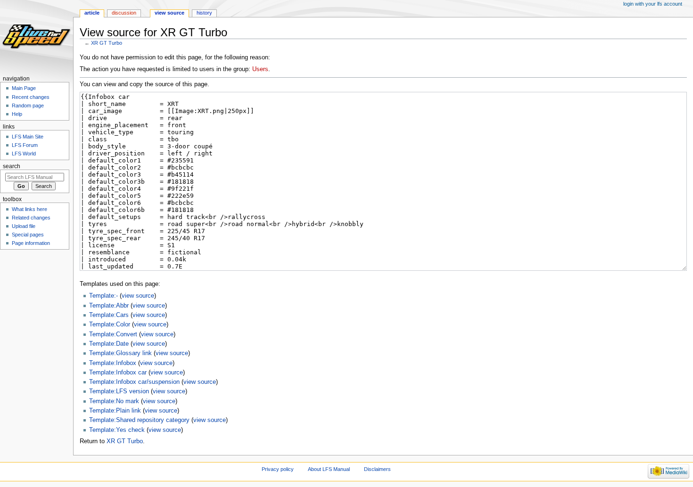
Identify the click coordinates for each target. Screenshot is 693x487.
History (204, 13)
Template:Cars (109, 315)
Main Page (24, 88)
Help (17, 114)
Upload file (23, 226)
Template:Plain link (115, 410)
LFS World (24, 153)
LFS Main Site (27, 136)
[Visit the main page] (36, 36)
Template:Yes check (117, 430)
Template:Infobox (112, 363)
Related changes (31, 217)
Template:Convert (113, 334)
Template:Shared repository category (139, 420)
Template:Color (109, 324)
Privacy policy (278, 469)
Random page (28, 105)
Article (91, 13)
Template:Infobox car (118, 372)
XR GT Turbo (106, 43)
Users (260, 69)
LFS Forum (25, 145)
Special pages (28, 234)
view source (138, 295)
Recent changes (31, 97)
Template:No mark (114, 401)
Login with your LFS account (652, 4)
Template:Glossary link (120, 353)
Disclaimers (377, 469)
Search (11, 166)
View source (169, 13)
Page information (31, 243)
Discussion (124, 13)
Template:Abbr (109, 305)
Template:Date (109, 344)
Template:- (103, 295)
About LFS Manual (329, 469)
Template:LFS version (119, 391)
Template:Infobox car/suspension (134, 382)
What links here (29, 209)
